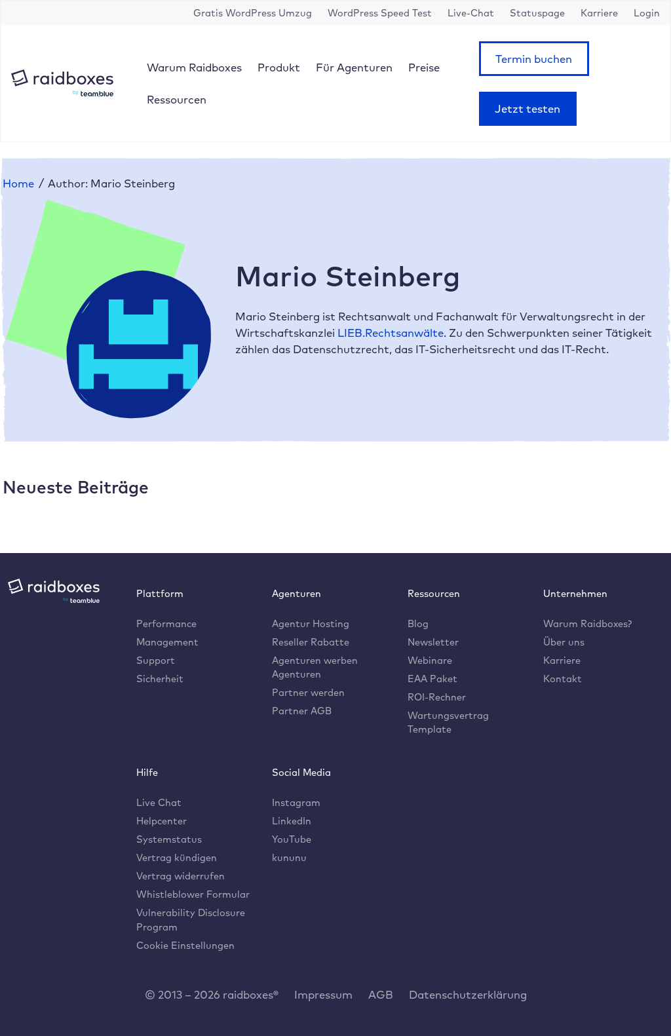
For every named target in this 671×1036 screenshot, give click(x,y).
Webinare (430, 660)
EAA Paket (432, 678)
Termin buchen (533, 59)
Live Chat (159, 802)
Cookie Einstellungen (185, 945)
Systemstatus (169, 839)
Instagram (296, 802)
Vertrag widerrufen (180, 876)
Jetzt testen (527, 108)
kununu (289, 857)
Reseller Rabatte (310, 642)
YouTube (291, 839)
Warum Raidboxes (194, 67)
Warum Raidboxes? (587, 623)
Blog (418, 623)
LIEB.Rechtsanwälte (390, 332)
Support (155, 660)
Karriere (562, 660)
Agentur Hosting (310, 623)
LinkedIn (291, 821)
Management (167, 642)
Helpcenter (161, 821)
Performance (166, 623)
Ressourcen (176, 99)
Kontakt (562, 678)
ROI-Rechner (437, 697)
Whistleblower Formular (193, 894)
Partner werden (308, 692)
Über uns (564, 642)
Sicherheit (159, 678)
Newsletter (433, 642)
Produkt (279, 67)
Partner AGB (302, 710)
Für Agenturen (354, 67)
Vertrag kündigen (176, 857)
